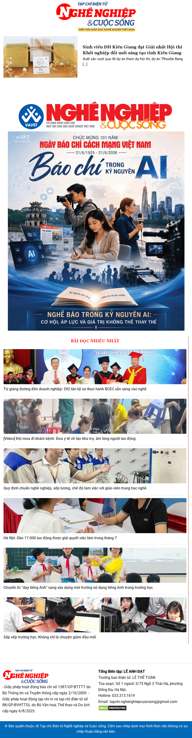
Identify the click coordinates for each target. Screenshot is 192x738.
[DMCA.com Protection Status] (112, 707)
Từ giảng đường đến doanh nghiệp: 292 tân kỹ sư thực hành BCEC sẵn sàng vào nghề (75, 389)
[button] (5, 16)
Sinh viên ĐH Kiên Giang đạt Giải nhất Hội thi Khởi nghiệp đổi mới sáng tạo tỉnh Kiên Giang (132, 50)
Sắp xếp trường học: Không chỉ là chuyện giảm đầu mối (50, 637)
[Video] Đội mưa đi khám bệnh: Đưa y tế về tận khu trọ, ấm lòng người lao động (70, 438)
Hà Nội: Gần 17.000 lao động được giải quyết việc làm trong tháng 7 (60, 538)
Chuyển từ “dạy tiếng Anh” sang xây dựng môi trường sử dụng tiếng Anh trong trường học (78, 587)
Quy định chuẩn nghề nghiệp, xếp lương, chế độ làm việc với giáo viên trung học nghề (75, 488)
